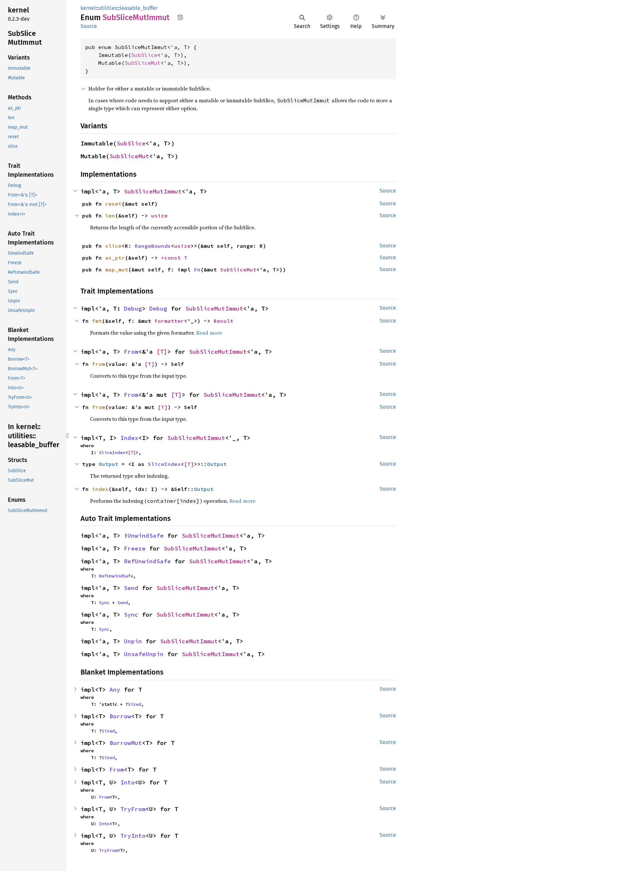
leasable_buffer (138, 8)
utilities (107, 8)
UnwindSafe (146, 535)
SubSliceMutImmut (153, 191)
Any (114, 689)
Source (89, 26)
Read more (209, 332)
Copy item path (180, 17)
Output (108, 464)
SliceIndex (112, 452)
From (131, 351)
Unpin (133, 641)
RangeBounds (153, 246)
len (110, 215)
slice (113, 246)
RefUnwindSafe (147, 561)
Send (131, 588)
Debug (133, 308)
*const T (174, 257)
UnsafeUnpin (144, 654)
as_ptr (115, 257)
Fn (197, 269)
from (98, 364)
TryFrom (133, 809)
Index (129, 438)
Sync (104, 602)
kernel (88, 8)
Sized (134, 704)
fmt (97, 321)
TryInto (133, 835)
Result (223, 321)
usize (159, 215)
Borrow (120, 716)
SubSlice (144, 55)
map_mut (116, 269)
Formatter (169, 321)
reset (113, 203)
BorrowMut (125, 743)
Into (127, 782)
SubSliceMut (143, 63)
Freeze (135, 548)
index (100, 489)
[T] (161, 351)
